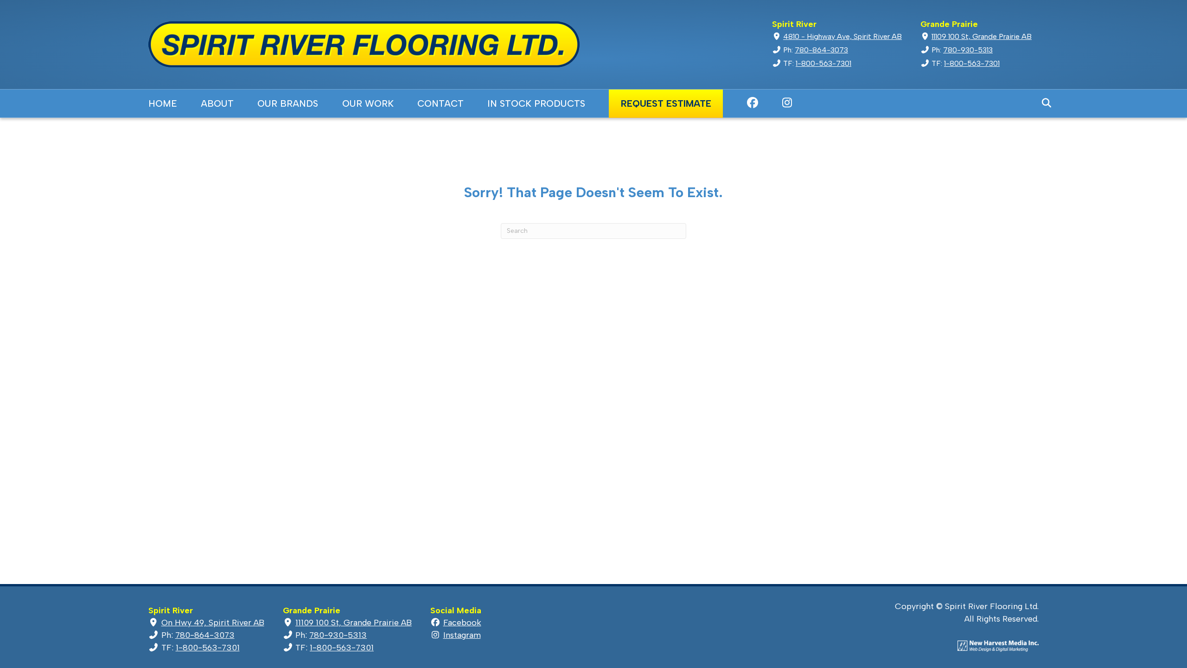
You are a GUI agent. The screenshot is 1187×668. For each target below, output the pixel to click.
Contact (440, 103)
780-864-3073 (821, 49)
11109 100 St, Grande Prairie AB (982, 36)
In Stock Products (536, 103)
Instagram (787, 103)
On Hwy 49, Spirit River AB (212, 622)
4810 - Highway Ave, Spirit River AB (842, 36)
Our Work (368, 103)
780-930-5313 (968, 49)
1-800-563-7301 (823, 63)
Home (162, 103)
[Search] (1042, 103)
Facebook (752, 103)
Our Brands (287, 103)
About (217, 103)
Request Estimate (666, 103)
